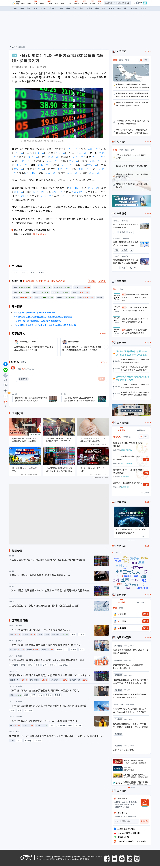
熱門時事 (52, 8)
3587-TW (42, 164)
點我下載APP (39, 234)
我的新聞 (134, 8)
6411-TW (73, 187)
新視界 (111, 8)
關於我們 (40, 856)
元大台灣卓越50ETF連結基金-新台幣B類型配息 (127, 471)
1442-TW (72, 148)
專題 (119, 8)
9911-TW (30, 172)
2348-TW (97, 156)
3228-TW (62, 168)
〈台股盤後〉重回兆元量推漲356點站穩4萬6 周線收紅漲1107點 (59, 469)
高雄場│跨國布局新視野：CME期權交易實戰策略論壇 (135, 331)
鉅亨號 (92, 3)
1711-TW (38, 191)
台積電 (122, 621)
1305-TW (18, 191)
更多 (99, 297)
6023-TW (72, 172)
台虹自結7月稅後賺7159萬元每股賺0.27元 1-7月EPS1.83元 (59, 440)
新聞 (29, 3)
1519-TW (65, 195)
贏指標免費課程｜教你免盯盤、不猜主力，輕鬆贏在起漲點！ (135, 297)
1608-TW (24, 160)
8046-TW (18, 168)
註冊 (144, 3)
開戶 (146, 446)
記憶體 (122, 614)
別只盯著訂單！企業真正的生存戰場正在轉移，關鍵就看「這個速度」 (25, 440)
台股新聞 (21, 47)
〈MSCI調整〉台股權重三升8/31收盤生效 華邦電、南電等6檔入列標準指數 (45, 325)
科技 (35, 8)
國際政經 (125, 220)
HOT (123, 295)
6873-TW (78, 156)
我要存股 (102, 281)
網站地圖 (90, 856)
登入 (140, 3)
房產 (97, 8)
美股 (42, 3)
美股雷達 (126, 238)
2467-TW (18, 152)
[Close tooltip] (25, 402)
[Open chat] (5, 402)
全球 (69, 3)
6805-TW (33, 156)
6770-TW (66, 164)
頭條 (15, 8)
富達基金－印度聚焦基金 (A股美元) (127, 482)
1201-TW (23, 195)
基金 (56, 3)
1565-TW (77, 191)
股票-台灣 (125, 476)
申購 (146, 459)
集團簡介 (48, 856)
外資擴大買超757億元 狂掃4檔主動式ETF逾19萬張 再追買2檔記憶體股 (43, 316)
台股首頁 (92, 281)
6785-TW (92, 148)
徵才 (83, 856)
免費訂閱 (144, 821)
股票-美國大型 (126, 450)
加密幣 (76, 3)
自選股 (144, 8)
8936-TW (73, 160)
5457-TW (57, 191)
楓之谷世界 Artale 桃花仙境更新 (24, 469)
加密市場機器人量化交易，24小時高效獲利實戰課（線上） (135, 320)
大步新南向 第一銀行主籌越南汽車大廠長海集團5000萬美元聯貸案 (31, 399)
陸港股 (49, 3)
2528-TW (39, 152)
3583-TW (83, 168)
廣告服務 (57, 856)
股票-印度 (125, 487)
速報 (61, 8)
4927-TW (93, 187)
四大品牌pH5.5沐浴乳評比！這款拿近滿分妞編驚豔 (93, 439)
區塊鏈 (89, 8)
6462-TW (81, 152)
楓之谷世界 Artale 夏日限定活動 (92, 469)
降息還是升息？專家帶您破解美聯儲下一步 (34, 229)
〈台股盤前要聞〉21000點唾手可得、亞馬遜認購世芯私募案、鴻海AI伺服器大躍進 (79, 399)
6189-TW (39, 168)
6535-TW (94, 160)
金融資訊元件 (66, 856)
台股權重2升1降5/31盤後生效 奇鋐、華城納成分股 (35, 312)
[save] (5, 396)
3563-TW (21, 164)
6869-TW (51, 160)
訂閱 (99, 3)
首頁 (23, 3)
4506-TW (53, 156)
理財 (104, 8)
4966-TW (92, 164)
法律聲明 (99, 856)
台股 (35, 3)
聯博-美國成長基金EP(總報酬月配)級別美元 (127, 445)
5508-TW (94, 172)
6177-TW (60, 152)
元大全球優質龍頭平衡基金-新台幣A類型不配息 (127, 458)
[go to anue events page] (133, 3)
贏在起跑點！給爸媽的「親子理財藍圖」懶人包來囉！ (45, 281)
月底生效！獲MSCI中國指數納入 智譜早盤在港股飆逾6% (37, 321)
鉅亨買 (84, 3)
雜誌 (126, 8)
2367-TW (50, 172)
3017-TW (46, 195)
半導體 (122, 628)
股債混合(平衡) (126, 463)
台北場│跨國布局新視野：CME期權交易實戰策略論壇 (135, 309)
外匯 (62, 3)
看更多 (102, 333)
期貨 (81, 8)
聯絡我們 (77, 856)
